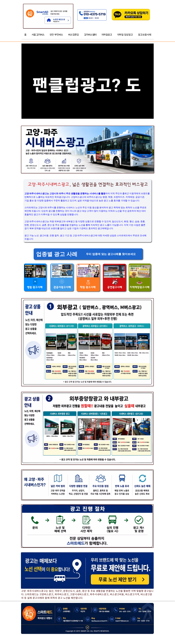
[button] (38, 35)
